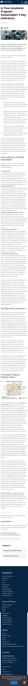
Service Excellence (6, 589)
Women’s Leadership (7, 593)
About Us (4, 633)
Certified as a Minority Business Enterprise (12, 646)
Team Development (7, 622)
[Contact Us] (22, 2)
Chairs (3, 580)
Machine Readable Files (8, 674)
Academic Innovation (7, 576)
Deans (3, 582)
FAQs (3, 669)
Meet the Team (5, 642)
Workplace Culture (6, 595)
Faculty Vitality (5, 584)
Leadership (5, 587)
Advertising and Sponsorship (9, 644)
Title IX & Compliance (7, 591)
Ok (14, 683)
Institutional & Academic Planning (12, 550)
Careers (4, 637)
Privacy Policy (5, 671)
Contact (4, 640)
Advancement (5, 578)
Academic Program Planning (11, 556)
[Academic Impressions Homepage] (6, 2)
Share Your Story (6, 635)
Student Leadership (7, 619)
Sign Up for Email (6, 666)
